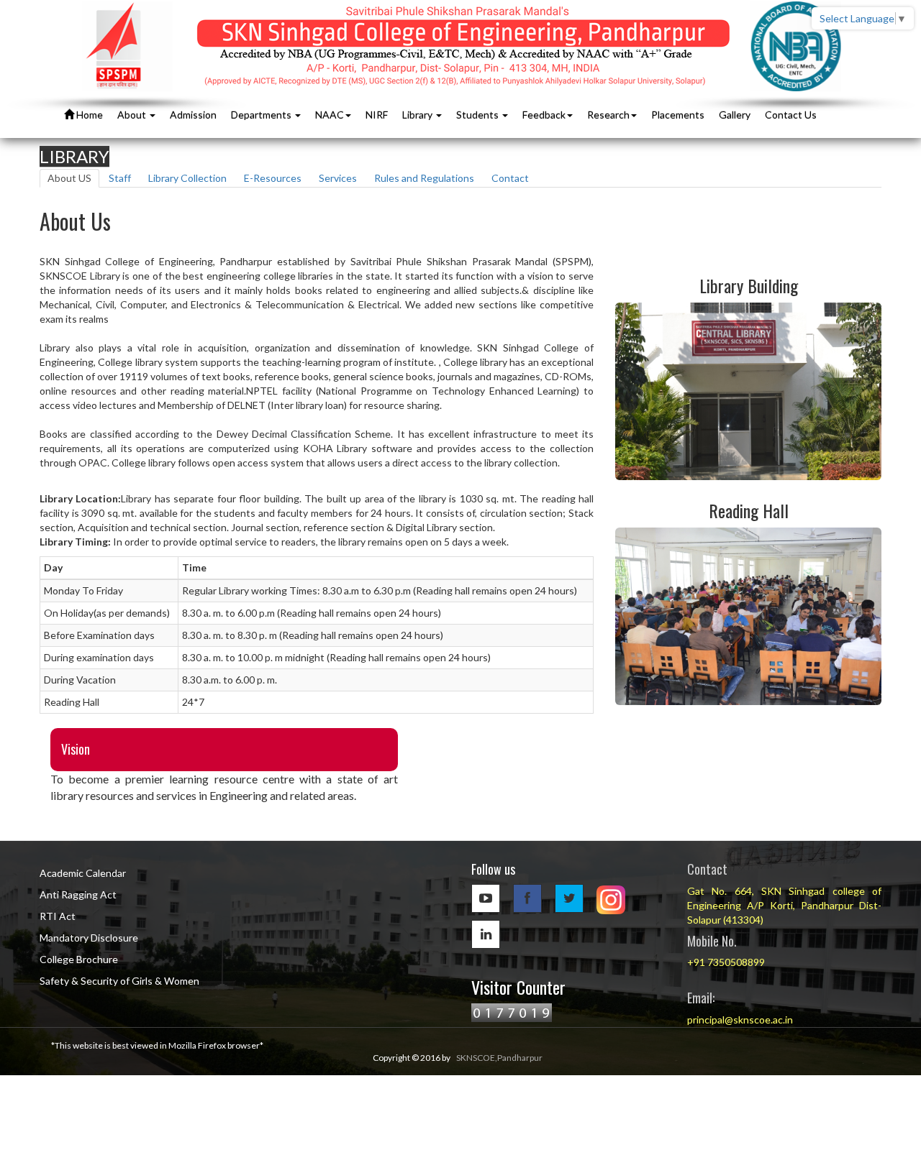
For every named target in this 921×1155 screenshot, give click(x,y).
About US (69, 178)
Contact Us (791, 115)
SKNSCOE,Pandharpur (499, 1057)
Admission (193, 115)
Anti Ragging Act (78, 894)
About (132, 115)
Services (338, 178)
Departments (262, 115)
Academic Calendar (83, 873)
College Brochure (79, 959)
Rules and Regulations (424, 178)
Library (418, 115)
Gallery (734, 115)
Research (608, 115)
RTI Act (58, 916)
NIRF (377, 115)
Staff (120, 178)
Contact (510, 178)
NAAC (329, 115)
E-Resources (272, 178)
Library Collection (187, 178)
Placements (677, 115)
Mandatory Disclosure (89, 937)
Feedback (544, 115)
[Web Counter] (511, 1012)
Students (478, 115)
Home (88, 115)
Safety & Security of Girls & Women (119, 981)
